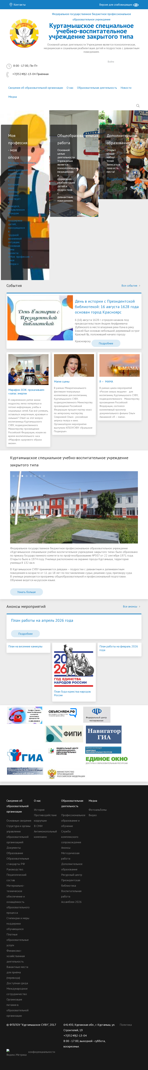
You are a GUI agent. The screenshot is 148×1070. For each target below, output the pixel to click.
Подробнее (106, 343)
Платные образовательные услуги (17, 940)
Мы (10, 162)
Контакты (19, 4)
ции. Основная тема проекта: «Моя (14, 249)
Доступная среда (17, 983)
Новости (126, 87)
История (39, 809)
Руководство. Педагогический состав (16, 874)
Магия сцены (61, 381)
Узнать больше (26, 592)
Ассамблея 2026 (71, 902)
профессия (23, 256)
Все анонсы (130, 606)
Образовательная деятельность (97, 87)
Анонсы (65, 847)
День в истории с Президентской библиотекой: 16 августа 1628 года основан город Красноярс (107, 307)
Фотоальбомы (98, 809)
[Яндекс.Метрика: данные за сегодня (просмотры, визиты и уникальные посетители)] (16, 1053)
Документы (13, 847)
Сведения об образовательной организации (35, 87)
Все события (129, 285)
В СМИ (38, 826)
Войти (111, 61)
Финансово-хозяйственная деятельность (15, 956)
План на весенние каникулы (25, 646)
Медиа (12, 96)
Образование (14, 853)
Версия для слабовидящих (116, 4)
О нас (70, 87)
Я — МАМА (106, 381)
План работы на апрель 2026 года (42, 620)
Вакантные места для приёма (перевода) (17, 972)
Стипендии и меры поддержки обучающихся (17, 923)
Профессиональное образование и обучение (73, 820)
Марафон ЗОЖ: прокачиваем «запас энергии (26, 391)
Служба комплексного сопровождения (71, 837)
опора (12, 264)
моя (12, 260)
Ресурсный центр (71, 874)
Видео (93, 815)
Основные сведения (18, 820)
